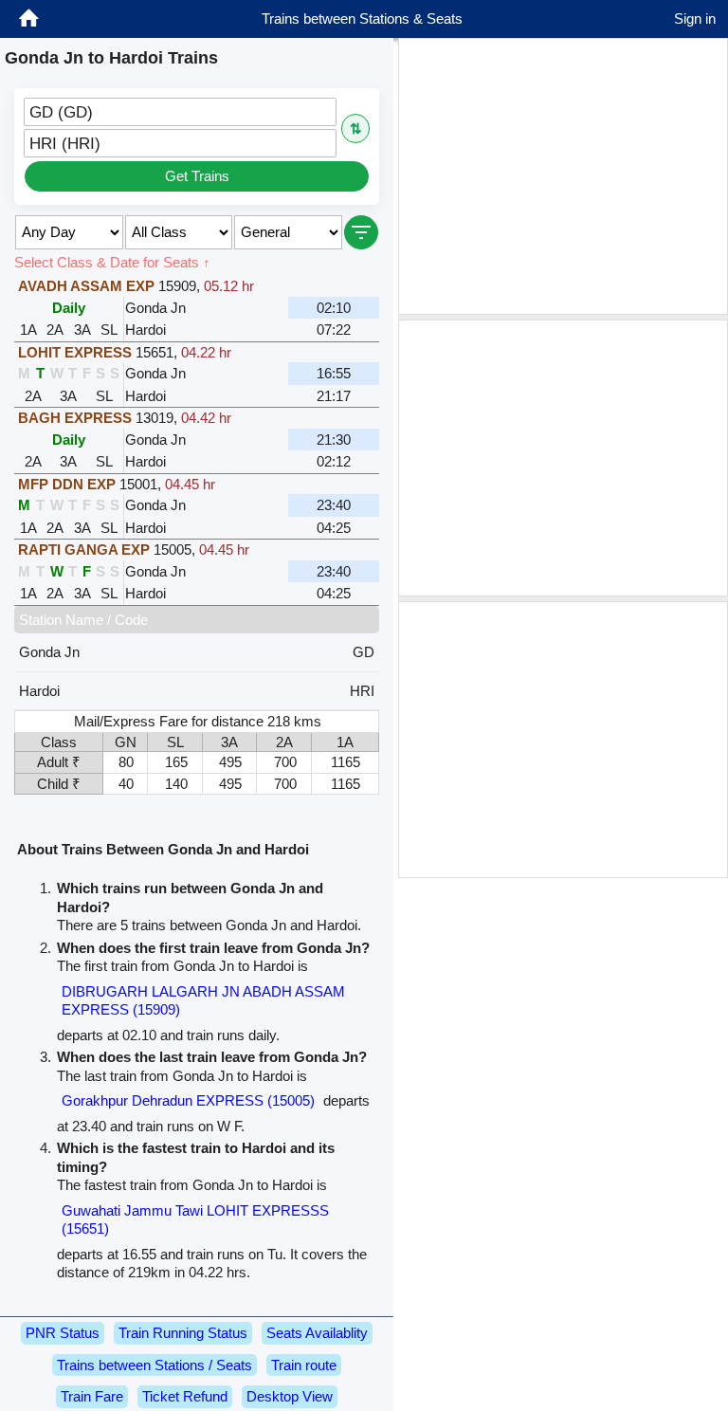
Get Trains (197, 176)
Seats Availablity (317, 1333)
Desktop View (289, 1396)
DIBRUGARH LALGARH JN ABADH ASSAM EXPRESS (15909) (203, 1000)
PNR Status (63, 1333)
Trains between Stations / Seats (154, 1365)
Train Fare (92, 1396)
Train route (304, 1365)
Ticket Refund (185, 1396)
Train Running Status (182, 1333)
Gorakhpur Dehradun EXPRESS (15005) (188, 1100)
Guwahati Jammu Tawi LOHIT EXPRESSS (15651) (195, 1219)
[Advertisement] (563, 176)
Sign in (695, 18)
